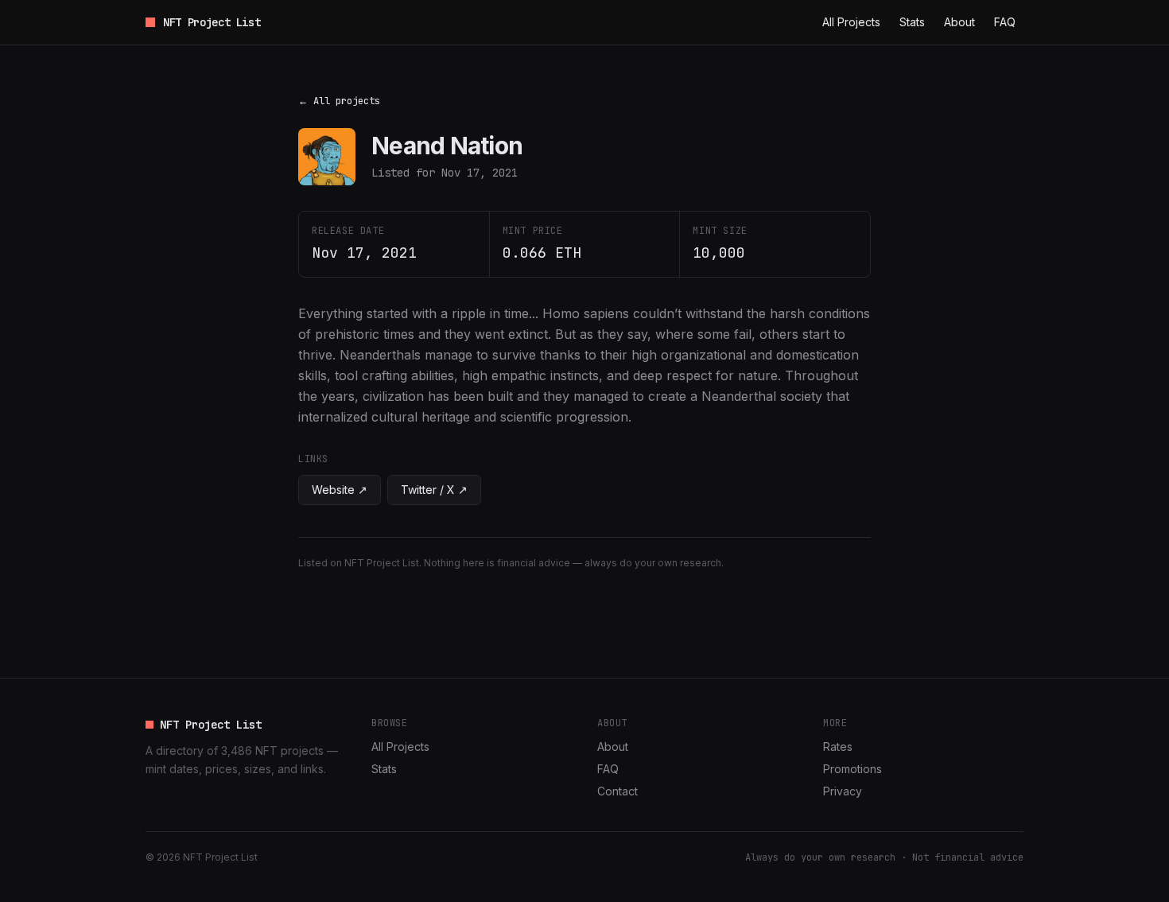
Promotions (852, 769)
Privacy (842, 791)
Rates (837, 746)
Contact (617, 791)
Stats (912, 22)
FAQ (1005, 22)
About (959, 22)
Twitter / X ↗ (434, 489)
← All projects (339, 101)
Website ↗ (339, 489)
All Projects (851, 22)
